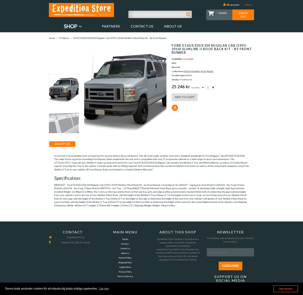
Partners (111, 26)
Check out (243, 14)
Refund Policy (125, 257)
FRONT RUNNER (192, 71)
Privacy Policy (125, 271)
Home (52, 38)
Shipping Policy (125, 262)
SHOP (71, 26)
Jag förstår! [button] (286, 288)
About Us (173, 26)
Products (64, 38)
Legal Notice (125, 267)
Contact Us (142, 26)
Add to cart (185, 97)
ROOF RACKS (207, 71)
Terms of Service (125, 276)
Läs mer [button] (104, 288)
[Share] (175, 108)
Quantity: (195, 87)
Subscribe (230, 265)
